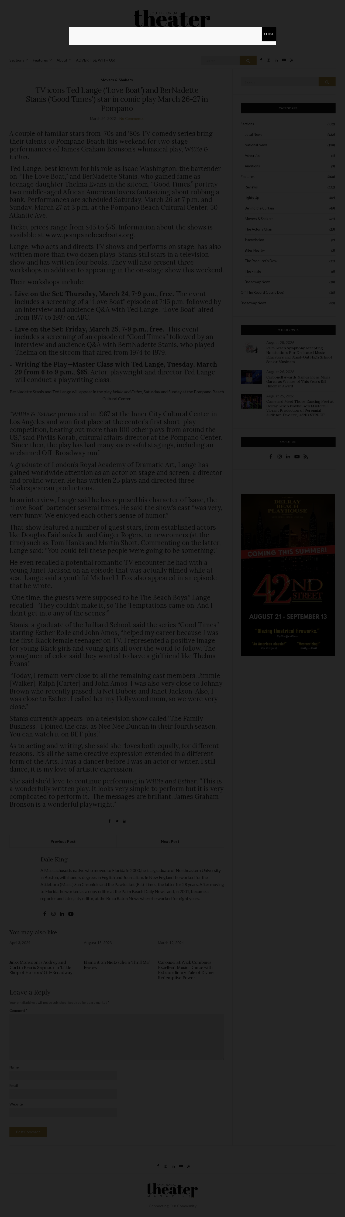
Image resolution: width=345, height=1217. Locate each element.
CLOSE (269, 34)
